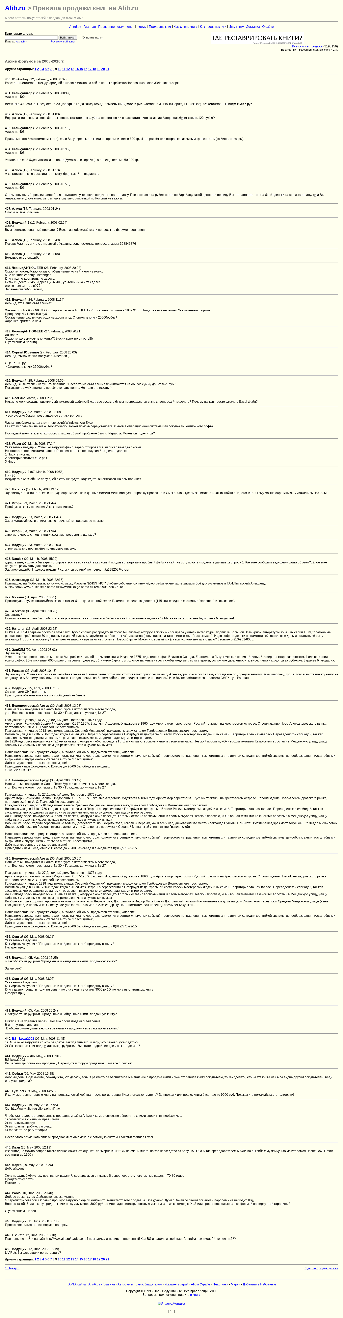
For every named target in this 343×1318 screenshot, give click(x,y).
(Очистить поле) (92, 37)
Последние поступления (116, 26)
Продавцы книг (160, 26)
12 (68, 69)
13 (72, 69)
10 (59, 69)
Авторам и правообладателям (140, 1284)
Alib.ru (15, 8)
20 (103, 69)
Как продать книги (213, 26)
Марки (235, 1284)
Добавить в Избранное (260, 1284)
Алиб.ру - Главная (82, 26)
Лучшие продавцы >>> (321, 1268)
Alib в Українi (200, 1284)
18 (94, 69)
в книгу (195, 1294)
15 (81, 69)
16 (85, 69)
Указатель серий (177, 1284)
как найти (21, 41)
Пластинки (220, 1284)
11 (64, 69)
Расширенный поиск (63, 41)
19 (98, 69)
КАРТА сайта (76, 1284)
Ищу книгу (236, 26)
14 (77, 69)
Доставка (253, 26)
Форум (141, 26)
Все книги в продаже (307, 46)
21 (107, 69)
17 (90, 69)
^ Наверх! (12, 1268)
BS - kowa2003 (23, 1038)
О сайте (268, 26)
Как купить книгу (186, 26)
